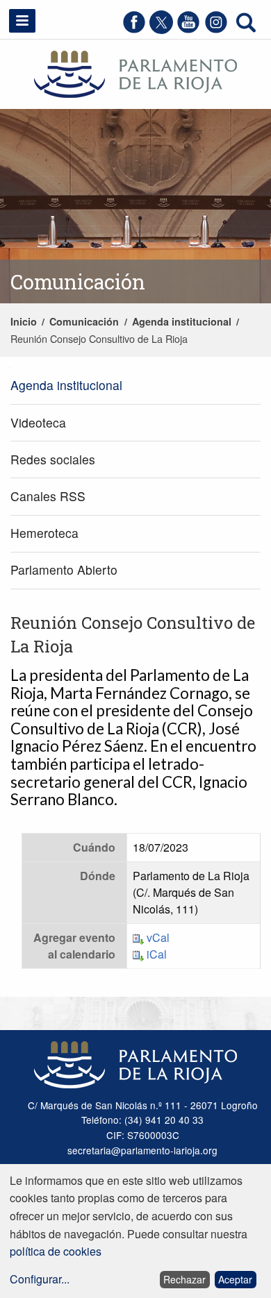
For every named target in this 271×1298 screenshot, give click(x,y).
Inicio (23, 321)
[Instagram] (216, 29)
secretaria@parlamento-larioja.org (142, 1150)
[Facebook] (134, 29)
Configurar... (39, 1279)
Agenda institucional (181, 321)
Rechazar (184, 1279)
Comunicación (84, 321)
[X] (161, 29)
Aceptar (235, 1279)
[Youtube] (188, 29)
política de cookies (55, 1251)
